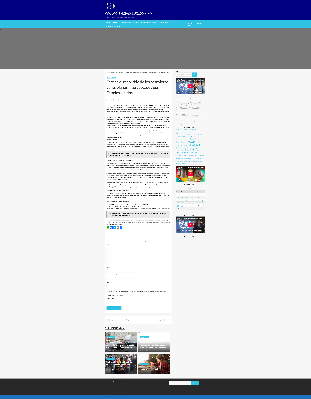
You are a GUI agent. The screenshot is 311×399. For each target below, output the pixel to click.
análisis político (186, 129)
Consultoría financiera (181, 141)
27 (190, 205)
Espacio (177, 145)
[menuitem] (108, 22)
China (185, 136)
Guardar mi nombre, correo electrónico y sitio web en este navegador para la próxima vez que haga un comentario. (137, 291)
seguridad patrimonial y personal (195, 161)
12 (186, 200)
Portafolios (188, 158)
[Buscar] (194, 74)
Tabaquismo (178, 163)
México (201, 155)
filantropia (195, 148)
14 (194, 200)
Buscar (177, 71)
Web (108, 282)
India (198, 150)
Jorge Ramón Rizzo (181, 155)
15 (198, 200)
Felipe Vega (179, 148)
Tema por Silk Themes (121, 397)
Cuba (195, 141)
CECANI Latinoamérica (187, 134)
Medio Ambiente (164, 22)
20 (190, 203)
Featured (195, 144)
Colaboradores (126, 22)
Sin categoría (119, 72)
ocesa (182, 158)
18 (182, 203)
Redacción (111, 99)
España (181, 145)
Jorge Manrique (192, 152)
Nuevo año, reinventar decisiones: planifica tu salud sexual (152, 368)
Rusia (177, 161)
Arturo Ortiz (193, 129)
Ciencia (136, 22)
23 (203, 203)
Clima (154, 22)
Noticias (115, 22)
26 (186, 205)
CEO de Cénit (199, 134)
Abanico (178, 129)
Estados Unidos (187, 145)
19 (186, 203)
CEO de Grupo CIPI (180, 136)
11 (182, 200)
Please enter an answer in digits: (115, 295)
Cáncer (199, 141)
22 (198, 203)
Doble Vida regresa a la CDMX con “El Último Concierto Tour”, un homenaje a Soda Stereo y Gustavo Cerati (188, 110)
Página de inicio (110, 72)
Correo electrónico (112, 274)
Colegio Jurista (194, 139)
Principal (196, 158)
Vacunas (184, 163)
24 (178, 205)
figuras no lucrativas (187, 148)
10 (178, 200)
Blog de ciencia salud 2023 (114, 26)
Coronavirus (145, 22)
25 (182, 205)
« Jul (190, 212)
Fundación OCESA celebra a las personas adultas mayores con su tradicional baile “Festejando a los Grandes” (189, 117)
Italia (201, 150)
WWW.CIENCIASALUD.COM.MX (129, 13)
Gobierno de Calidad (189, 150)
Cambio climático (190, 131)
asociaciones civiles (180, 131)
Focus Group (179, 150)
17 (178, 203)
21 (194, 203)
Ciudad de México (182, 139)
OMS (185, 158)
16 (203, 200)
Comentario (110, 244)
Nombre (109, 267)
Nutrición (178, 158)
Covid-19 (190, 141)
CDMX (178, 134)
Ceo (194, 134)
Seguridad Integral (183, 161)
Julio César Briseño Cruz (192, 155)
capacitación (197, 131)
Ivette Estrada (181, 152)
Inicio (108, 22)
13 (190, 200)
